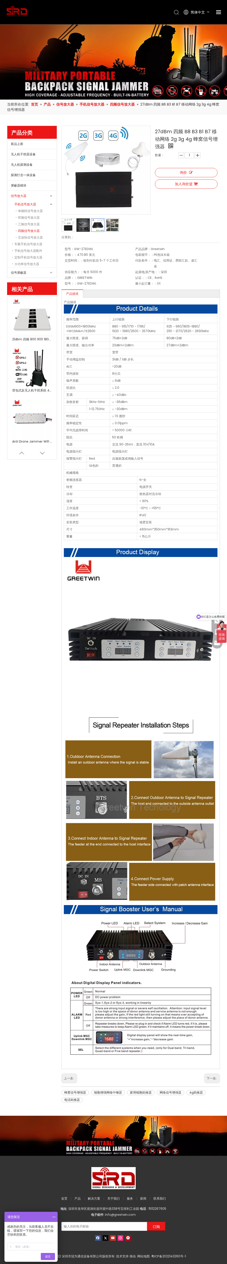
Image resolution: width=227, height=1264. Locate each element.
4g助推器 (196, 1092)
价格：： (71, 254)
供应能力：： (74, 272)
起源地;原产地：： (148, 272)
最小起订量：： (146, 283)
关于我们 (113, 1198)
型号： (69, 249)
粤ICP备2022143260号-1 (168, 1256)
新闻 (143, 1198)
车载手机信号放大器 (28, 244)
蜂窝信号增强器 (75, 1092)
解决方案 (94, 1198)
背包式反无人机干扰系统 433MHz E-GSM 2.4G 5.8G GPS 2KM (32, 390)
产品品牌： (143, 249)
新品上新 (17, 144)
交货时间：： (74, 260)
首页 (64, 1198)
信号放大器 (18, 196)
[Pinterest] (128, 1238)
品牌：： (71, 278)
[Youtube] (113, 1238)
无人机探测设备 (22, 164)
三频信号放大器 (29, 224)
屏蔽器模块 (18, 185)
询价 (183, 172)
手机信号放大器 (25, 204)
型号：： (71, 283)
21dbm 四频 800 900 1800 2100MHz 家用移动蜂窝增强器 (32, 339)
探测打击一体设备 (23, 175)
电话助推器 (72, 1100)
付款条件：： (144, 260)
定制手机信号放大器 (28, 257)
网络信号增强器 (170, 1092)
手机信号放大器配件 (28, 251)
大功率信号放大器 (26, 264)
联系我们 (159, 1198)
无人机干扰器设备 (23, 154)
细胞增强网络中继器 (108, 1092)
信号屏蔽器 (18, 272)
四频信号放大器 (29, 231)
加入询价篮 (184, 184)
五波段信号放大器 (30, 237)
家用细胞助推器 (141, 1092)
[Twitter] (105, 1238)
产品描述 (72, 293)
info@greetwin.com (120, 1214)
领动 (132, 1256)
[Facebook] (98, 1238)
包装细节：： (144, 254)
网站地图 (143, 1256)
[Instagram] (120, 1238)
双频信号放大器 (29, 217)
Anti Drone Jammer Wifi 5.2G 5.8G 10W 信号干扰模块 (32, 441)
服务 (130, 1198)
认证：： (141, 278)
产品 (77, 1198)
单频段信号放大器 (30, 211)
